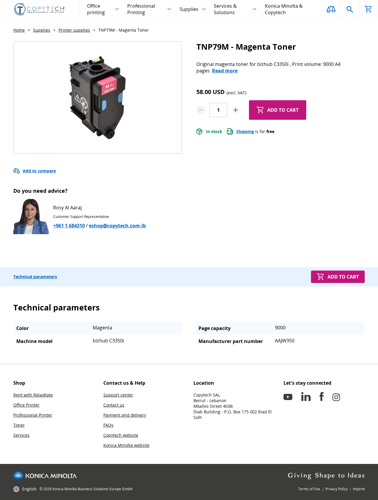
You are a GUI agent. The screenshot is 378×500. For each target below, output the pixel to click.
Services (21, 435)
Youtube (288, 397)
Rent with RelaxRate (33, 395)
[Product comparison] (331, 9)
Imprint (359, 488)
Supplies (189, 9)
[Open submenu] (117, 9)
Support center (118, 395)
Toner (19, 425)
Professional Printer (32, 415)
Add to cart (283, 110)
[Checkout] (368, 9)
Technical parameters (35, 276)
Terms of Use (309, 488)
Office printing (96, 9)
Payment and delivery (124, 415)
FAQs (108, 425)
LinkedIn (306, 397)
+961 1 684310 (69, 225)
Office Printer (26, 405)
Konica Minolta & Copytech (284, 9)
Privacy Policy (336, 488)
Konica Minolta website (126, 445)
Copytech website (120, 435)
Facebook (322, 397)
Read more (224, 70)
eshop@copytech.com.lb (117, 225)
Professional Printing (141, 9)
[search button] (350, 9)
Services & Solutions (225, 9)
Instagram (336, 397)
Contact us (113, 405)
